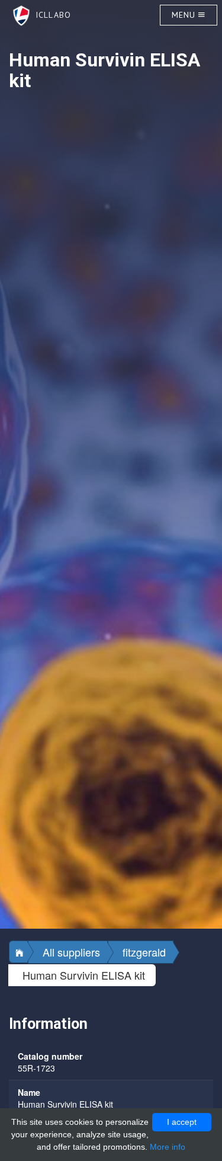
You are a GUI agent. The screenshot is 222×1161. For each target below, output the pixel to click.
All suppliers (71, 951)
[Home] (18, 952)
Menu (185, 14)
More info (167, 1147)
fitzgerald (144, 951)
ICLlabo (50, 14)
